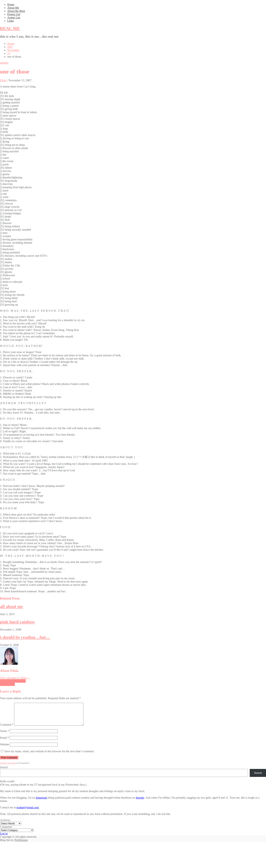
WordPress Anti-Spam (7, 763)
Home (10, 4)
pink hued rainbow (17, 621)
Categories (6, 826)
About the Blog (16, 10)
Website (4, 744)
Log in (4, 833)
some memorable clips (13, 681)
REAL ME (10, 28)
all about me (11, 606)
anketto (4, 62)
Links (10, 20)
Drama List (13, 14)
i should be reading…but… (25, 637)
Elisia (3, 80)
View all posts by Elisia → (15, 677)
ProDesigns (21, 840)
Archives (5, 820)
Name (4, 731)
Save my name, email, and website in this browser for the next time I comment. (49, 751)
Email (4, 737)
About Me (13, 7)
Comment (6, 724)
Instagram (41, 797)
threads (140, 797)
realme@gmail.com (27, 807)
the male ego (7, 684)
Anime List (13, 17)
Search (4, 767)
